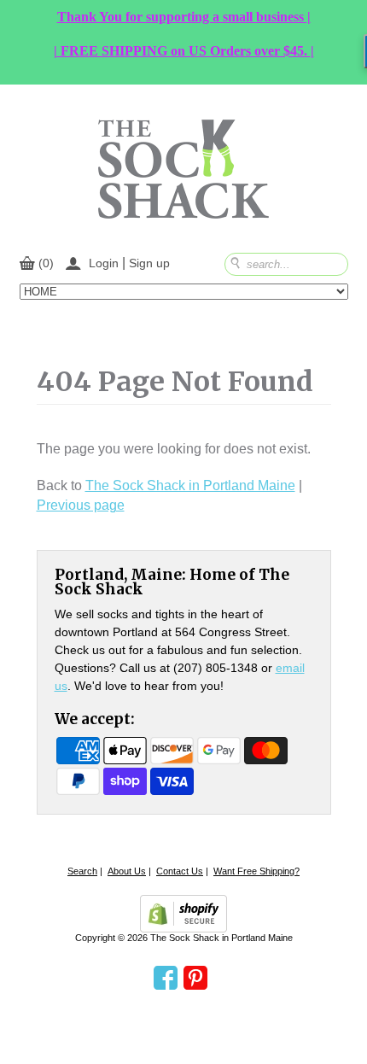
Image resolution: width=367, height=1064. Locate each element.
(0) (46, 263)
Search (82, 871)
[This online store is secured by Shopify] (183, 913)
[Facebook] (166, 979)
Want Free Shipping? (256, 871)
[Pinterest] (195, 979)
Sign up (149, 263)
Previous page (81, 505)
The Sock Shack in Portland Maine (190, 485)
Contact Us (179, 871)
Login (104, 263)
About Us (127, 871)
